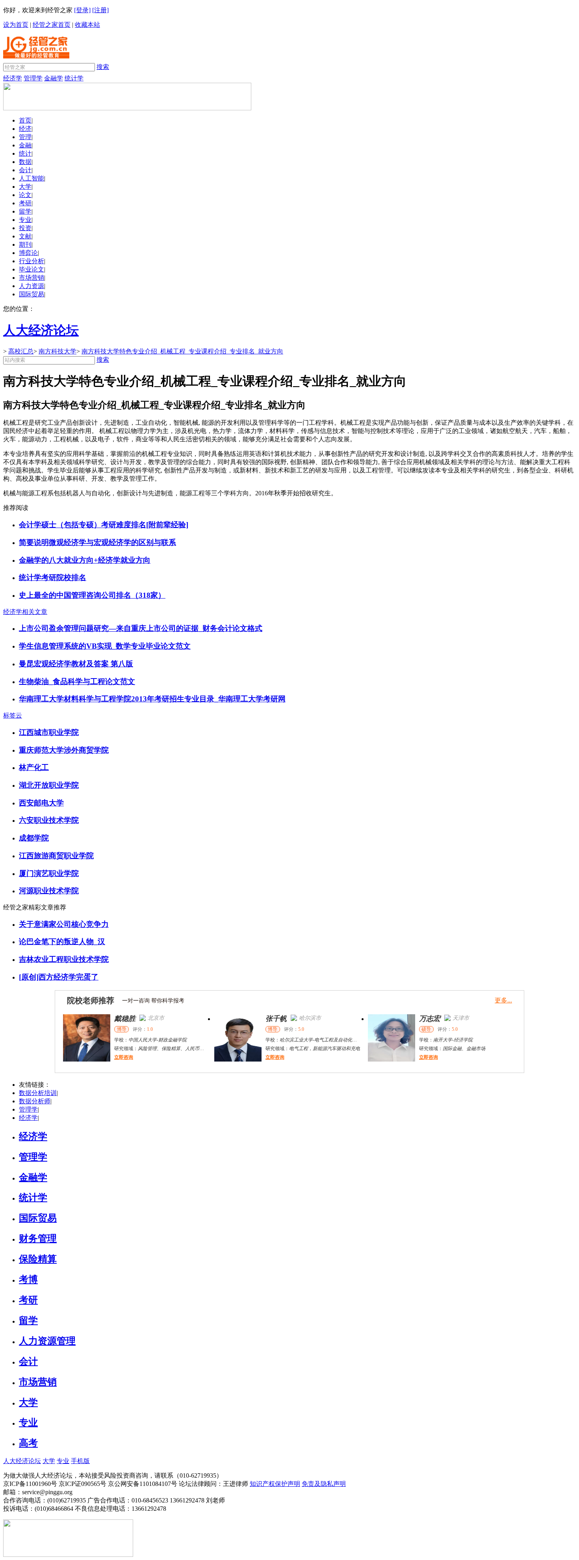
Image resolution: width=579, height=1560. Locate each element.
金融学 (53, 78)
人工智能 (31, 178)
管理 (25, 137)
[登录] (82, 10)
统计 (25, 153)
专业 (25, 219)
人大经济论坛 (22, 1461)
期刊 (25, 244)
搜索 (102, 66)
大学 (25, 186)
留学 (25, 211)
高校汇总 (20, 351)
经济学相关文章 (25, 611)
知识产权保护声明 (275, 1483)
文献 (25, 236)
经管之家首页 (52, 24)
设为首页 (15, 24)
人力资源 (31, 286)
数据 (25, 161)
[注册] (100, 10)
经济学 (12, 78)
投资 (25, 228)
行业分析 (31, 261)
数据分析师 (34, 1101)
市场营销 (31, 277)
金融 (25, 145)
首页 (25, 120)
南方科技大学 (57, 351)
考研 (25, 203)
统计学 (74, 78)
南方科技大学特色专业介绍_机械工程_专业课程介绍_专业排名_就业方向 (182, 351)
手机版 (80, 1461)
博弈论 (28, 252)
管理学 (33, 78)
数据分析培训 (38, 1093)
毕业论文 (31, 269)
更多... (503, 1000)
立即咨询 (123, 1057)
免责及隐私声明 (324, 1483)
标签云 (12, 715)
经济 (25, 128)
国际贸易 (31, 294)
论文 (25, 195)
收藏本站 (87, 24)
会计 (25, 170)
